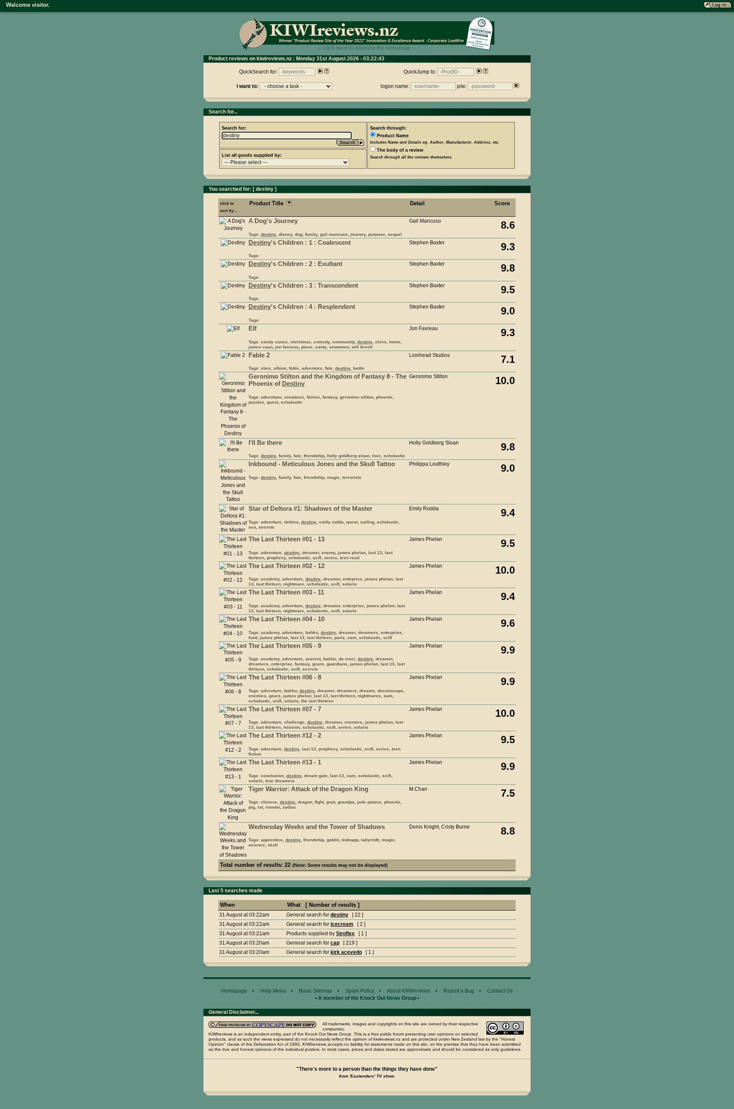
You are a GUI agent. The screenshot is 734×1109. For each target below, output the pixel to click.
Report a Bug (458, 991)
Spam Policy (359, 991)
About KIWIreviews (408, 991)
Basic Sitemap (315, 991)
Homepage (234, 991)
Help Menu (273, 991)
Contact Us (500, 991)
